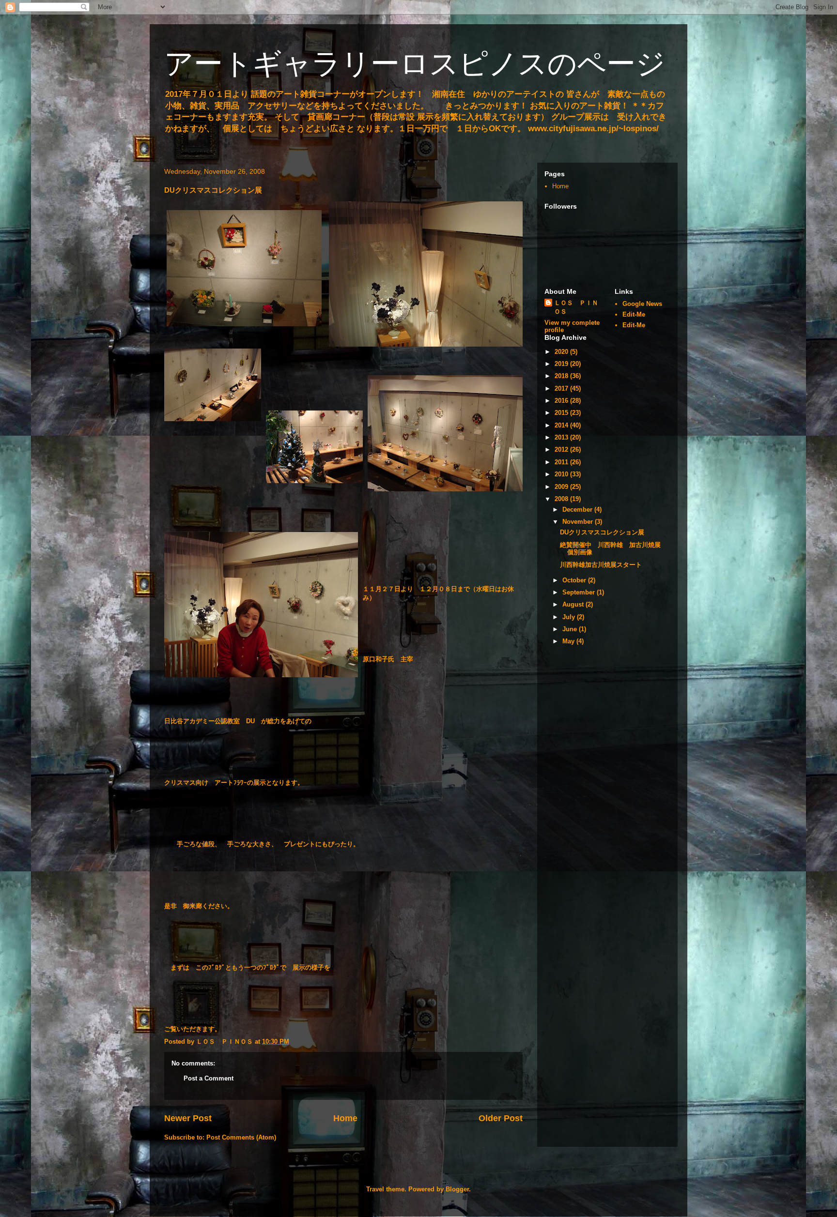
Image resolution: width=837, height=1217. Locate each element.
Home (345, 1118)
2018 (562, 376)
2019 (562, 363)
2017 (562, 388)
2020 (562, 351)
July (569, 617)
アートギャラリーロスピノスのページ (414, 63)
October (575, 580)
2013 (562, 437)
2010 (562, 474)
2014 (562, 425)
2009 (562, 486)
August (574, 604)
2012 (562, 449)
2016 (562, 400)
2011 (562, 462)
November (578, 521)
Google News (642, 303)
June (570, 629)
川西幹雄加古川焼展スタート (601, 564)
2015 (562, 412)
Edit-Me (633, 314)
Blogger (457, 1189)
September (579, 592)
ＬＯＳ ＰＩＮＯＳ (576, 307)
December (578, 509)
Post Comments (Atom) (241, 1137)
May (569, 641)
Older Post (501, 1118)
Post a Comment (208, 1078)
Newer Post (188, 1118)
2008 (562, 498)
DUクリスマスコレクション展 (602, 532)
